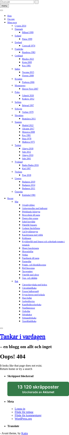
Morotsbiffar (27, 251)
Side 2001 (26, 158)
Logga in (20, 408)
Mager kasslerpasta (30, 248)
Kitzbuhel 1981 (29, 195)
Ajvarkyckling (28, 205)
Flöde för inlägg (24, 412)
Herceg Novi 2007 (30, 89)
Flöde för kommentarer (28, 415)
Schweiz (18, 109)
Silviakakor (27, 314)
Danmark (19, 29)
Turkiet (18, 145)
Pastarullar (26, 261)
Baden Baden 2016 (30, 165)
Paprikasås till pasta (30, 258)
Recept (10, 198)
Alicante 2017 (28, 128)
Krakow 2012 (28, 99)
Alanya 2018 (27, 148)
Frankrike (19, 49)
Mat (16, 201)
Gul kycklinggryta (30, 231)
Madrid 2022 (27, 125)
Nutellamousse (28, 308)
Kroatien (18, 79)
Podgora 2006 (28, 82)
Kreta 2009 (27, 62)
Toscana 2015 (28, 72)
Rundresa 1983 (28, 52)
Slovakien (19, 115)
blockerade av (41, 390)
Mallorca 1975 (28, 142)
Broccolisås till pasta (31, 215)
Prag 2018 (26, 175)
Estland (18, 35)
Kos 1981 (26, 65)
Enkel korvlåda (28, 221)
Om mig (11, 19)
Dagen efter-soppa (30, 218)
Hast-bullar (27, 298)
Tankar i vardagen (22, 336)
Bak (16, 281)
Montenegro (20, 85)
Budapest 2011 (28, 188)
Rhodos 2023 (28, 59)
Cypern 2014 (20, 26)
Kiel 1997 (26, 168)
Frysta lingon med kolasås (33, 294)
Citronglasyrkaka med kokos (34, 284)
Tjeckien (18, 172)
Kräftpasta (26, 238)
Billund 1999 (27, 32)
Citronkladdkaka (29, 288)
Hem (9, 16)
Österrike (19, 191)
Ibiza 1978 (26, 138)
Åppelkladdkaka (29, 321)
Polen (17, 92)
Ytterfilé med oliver (30, 274)
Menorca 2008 (28, 132)
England (18, 42)
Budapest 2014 (28, 185)
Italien (17, 69)
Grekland (19, 55)
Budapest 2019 (28, 182)
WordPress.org (23, 418)
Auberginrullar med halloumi (34, 208)
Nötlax (25, 255)
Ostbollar (26, 311)
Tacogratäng (27, 271)
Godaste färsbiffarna (31, 228)
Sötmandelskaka (29, 318)
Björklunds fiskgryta (31, 211)
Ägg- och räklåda (29, 278)
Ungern (18, 178)
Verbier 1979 (27, 112)
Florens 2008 (28, 75)
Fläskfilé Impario (29, 225)
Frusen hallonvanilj (30, 291)
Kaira (24, 433)
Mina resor (12, 22)
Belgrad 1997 (28, 105)
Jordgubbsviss (28, 301)
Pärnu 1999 (27, 39)
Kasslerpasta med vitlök (32, 235)
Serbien (18, 102)
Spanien (18, 122)
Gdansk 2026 (28, 95)
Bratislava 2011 (29, 118)
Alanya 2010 (27, 155)
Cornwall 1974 (28, 45)
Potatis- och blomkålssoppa (34, 265)
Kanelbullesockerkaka (31, 304)
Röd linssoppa (28, 268)
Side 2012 (26, 152)
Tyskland (19, 162)
